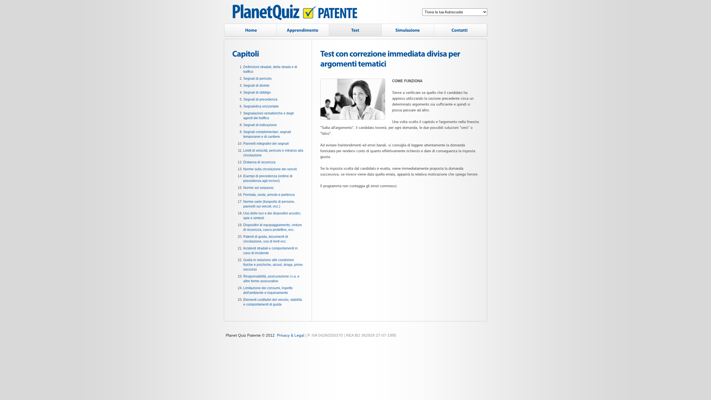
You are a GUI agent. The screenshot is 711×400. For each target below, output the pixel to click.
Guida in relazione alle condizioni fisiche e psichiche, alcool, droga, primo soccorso (273, 264)
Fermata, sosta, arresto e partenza (269, 195)
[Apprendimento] (303, 30)
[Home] (250, 30)
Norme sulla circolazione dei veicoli (270, 169)
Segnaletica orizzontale (261, 106)
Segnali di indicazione (260, 125)
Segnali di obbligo (257, 92)
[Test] (355, 30)
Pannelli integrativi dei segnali (266, 144)
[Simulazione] (408, 30)
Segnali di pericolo (257, 79)
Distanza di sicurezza (259, 162)
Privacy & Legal (290, 335)
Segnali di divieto (256, 86)
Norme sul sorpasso (258, 188)
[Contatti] (461, 30)
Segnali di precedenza (260, 99)
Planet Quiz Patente (295, 13)
